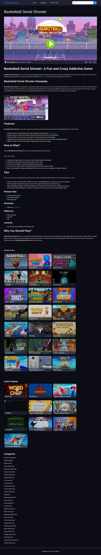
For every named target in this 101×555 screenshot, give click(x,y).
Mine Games (7, 511)
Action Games (8, 466)
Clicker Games (8, 489)
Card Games (7, 483)
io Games (6, 506)
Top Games (7, 537)
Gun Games (7, 500)
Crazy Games (11, 2)
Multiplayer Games (9, 514)
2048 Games (7, 460)
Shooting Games (8, 526)
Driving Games (8, 491)
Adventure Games (9, 469)
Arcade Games (8, 474)
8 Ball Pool (7, 463)
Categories (43, 2)
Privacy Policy (54, 2)
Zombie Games (8, 543)
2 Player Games (8, 457)
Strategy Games (8, 534)
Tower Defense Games (10, 540)
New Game (7, 517)
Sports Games (8, 531)
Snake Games (8, 528)
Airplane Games (8, 472)
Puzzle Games (8, 520)
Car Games (7, 480)
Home (34, 2)
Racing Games (8, 523)
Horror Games (8, 503)
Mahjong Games (8, 508)
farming (6, 494)
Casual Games (8, 486)
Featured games (8, 497)
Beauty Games (8, 477)
